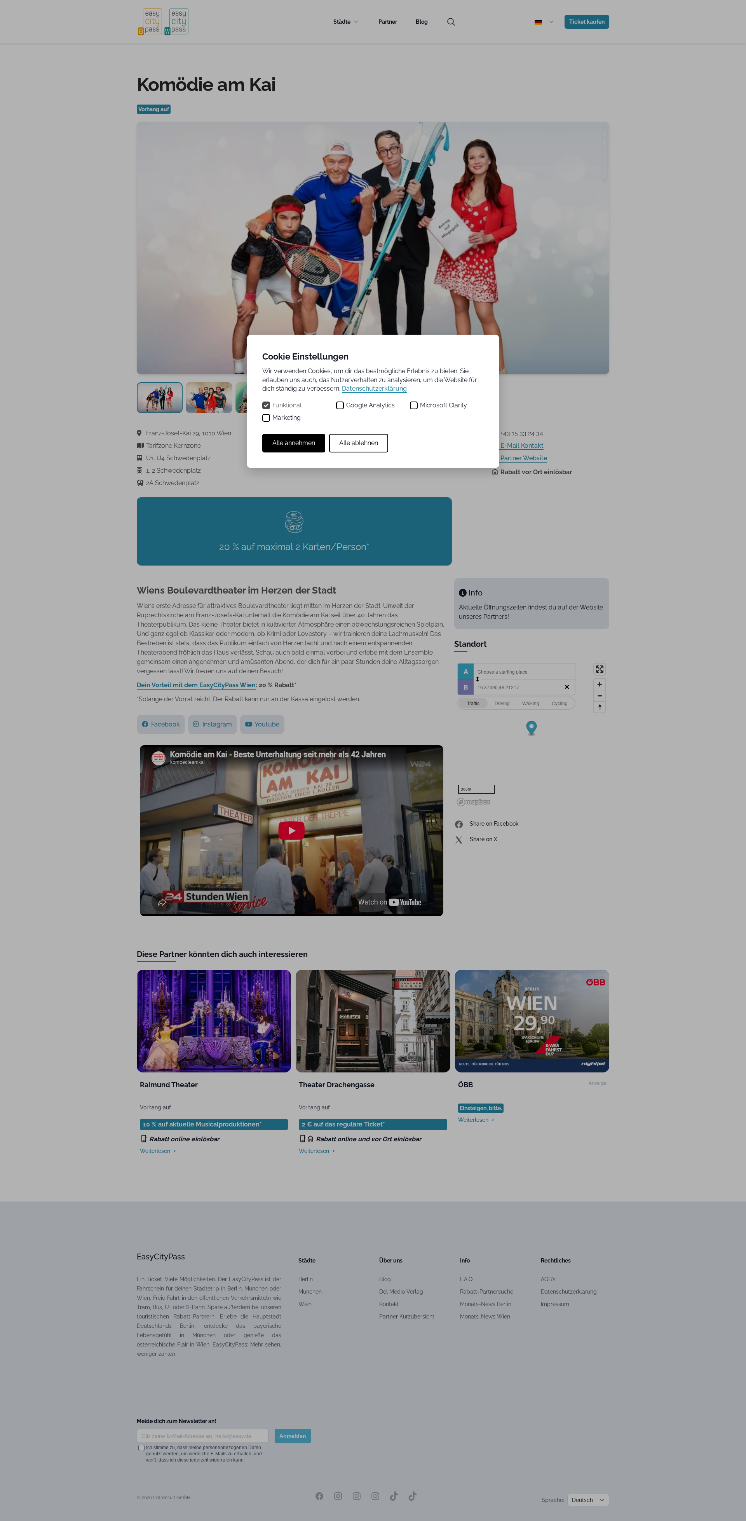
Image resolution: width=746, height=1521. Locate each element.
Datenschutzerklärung (374, 388)
